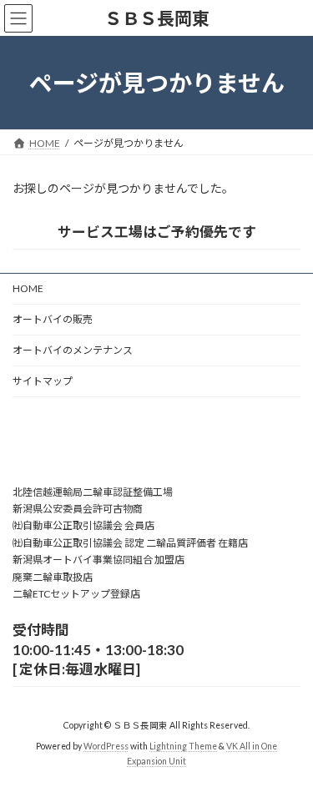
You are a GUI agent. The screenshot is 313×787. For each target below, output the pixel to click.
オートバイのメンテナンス (73, 350)
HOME (28, 288)
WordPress (106, 746)
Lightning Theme (183, 746)
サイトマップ (43, 381)
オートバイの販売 (53, 319)
